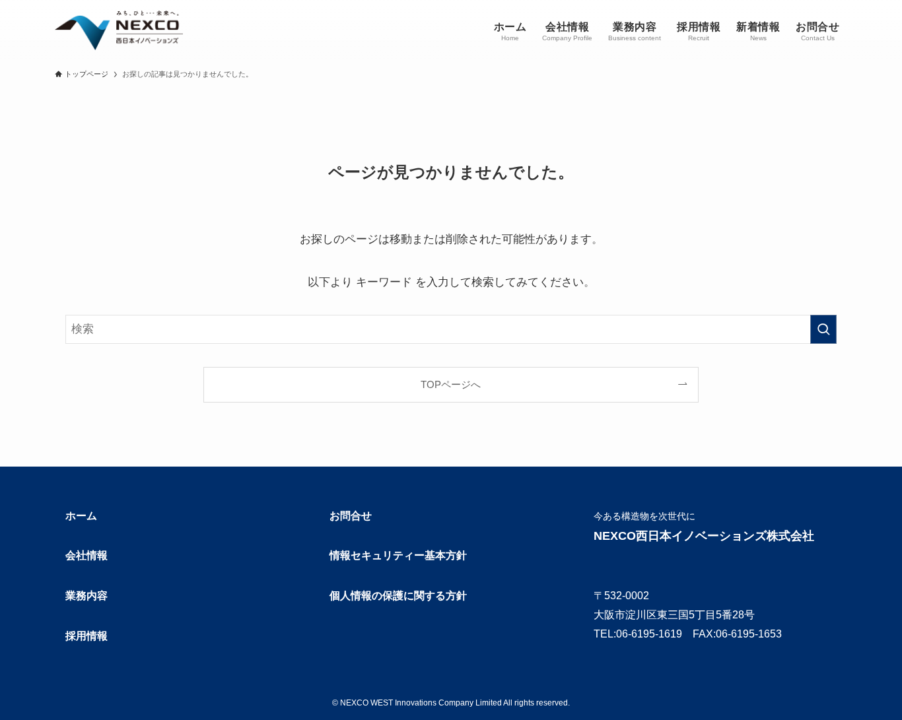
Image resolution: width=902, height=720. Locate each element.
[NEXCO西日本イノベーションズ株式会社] (119, 30)
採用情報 (86, 635)
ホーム (81, 515)
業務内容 (86, 595)
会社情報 (86, 555)
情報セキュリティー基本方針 (398, 555)
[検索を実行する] (823, 329)
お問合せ (351, 515)
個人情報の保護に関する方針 (398, 595)
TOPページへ (451, 384)
